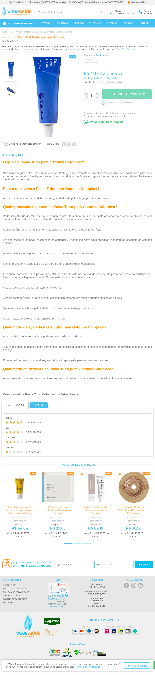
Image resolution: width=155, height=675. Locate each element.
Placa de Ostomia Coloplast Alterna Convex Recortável (134, 510)
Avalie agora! (102, 55)
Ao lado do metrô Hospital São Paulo (58, 601)
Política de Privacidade (16, 592)
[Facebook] (63, 143)
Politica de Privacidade (88, 666)
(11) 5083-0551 (48, 2)
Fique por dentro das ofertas (32, 564)
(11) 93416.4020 (75, 2)
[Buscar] (101, 12)
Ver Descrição (129, 49)
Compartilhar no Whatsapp (105, 121)
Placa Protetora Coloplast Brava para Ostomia (58, 510)
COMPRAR (26, 541)
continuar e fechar (136, 665)
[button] (77, 543)
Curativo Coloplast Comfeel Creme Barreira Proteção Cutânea (20, 510)
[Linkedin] (74, 143)
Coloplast (90, 59)
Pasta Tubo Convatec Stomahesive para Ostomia (95, 510)
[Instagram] (68, 143)
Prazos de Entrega (13, 596)
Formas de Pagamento (15, 599)
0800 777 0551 (115, 2)
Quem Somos (9, 585)
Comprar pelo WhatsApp (127, 94)
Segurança (9, 603)
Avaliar (38, 405)
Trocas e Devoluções (14, 589)
